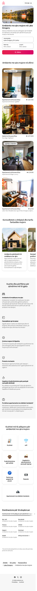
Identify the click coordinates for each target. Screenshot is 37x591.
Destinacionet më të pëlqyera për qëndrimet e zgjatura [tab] (18, 514)
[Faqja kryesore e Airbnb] (3, 3)
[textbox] (10, 47)
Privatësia (15, 582)
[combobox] (18, 40)
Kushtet (21, 582)
